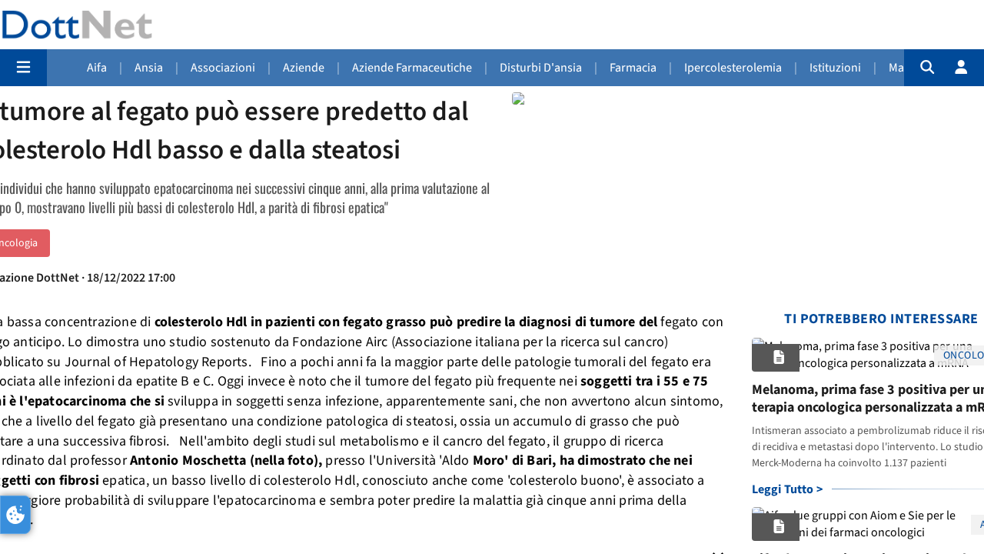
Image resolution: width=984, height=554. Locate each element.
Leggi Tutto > (787, 489)
